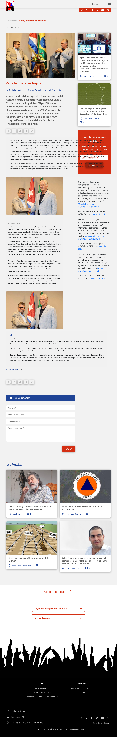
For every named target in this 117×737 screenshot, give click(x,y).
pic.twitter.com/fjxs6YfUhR (89, 239)
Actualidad (11, 20)
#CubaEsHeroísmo (86, 204)
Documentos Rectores (41, 692)
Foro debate (81, 692)
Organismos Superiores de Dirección (42, 696)
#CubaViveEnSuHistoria (95, 236)
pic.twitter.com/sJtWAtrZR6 (89, 206)
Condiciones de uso (100, 723)
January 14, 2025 (98, 214)
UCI (60, 729)
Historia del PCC (42, 688)
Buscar (95, 4)
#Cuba (100, 268)
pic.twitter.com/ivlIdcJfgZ (88, 271)
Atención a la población (81, 688)
